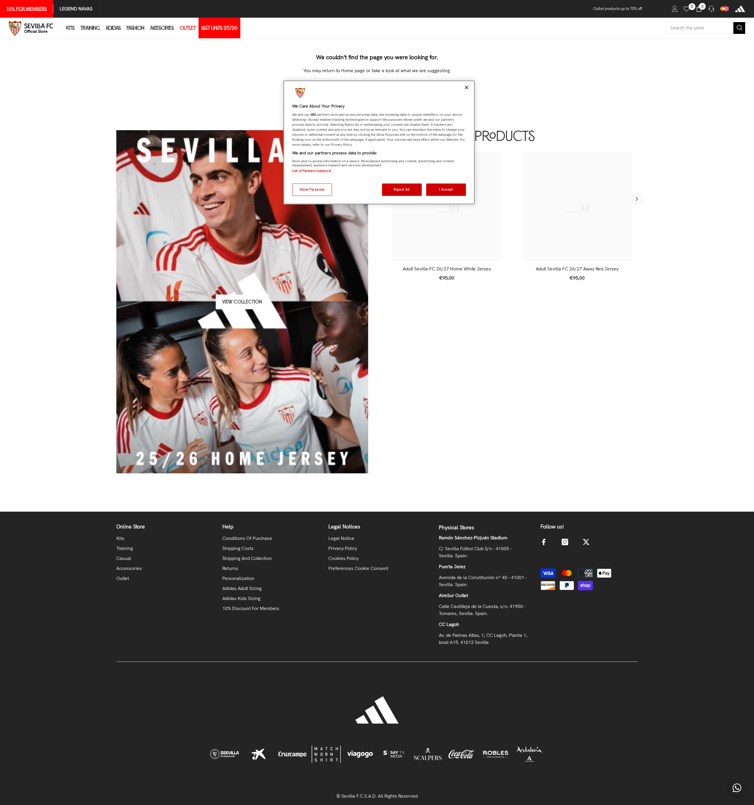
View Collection (242, 302)
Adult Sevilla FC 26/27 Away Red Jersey (577, 269)
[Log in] (675, 9)
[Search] (705, 28)
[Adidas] (740, 9)
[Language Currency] (724, 8)
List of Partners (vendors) (311, 171)
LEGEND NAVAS (75, 9)
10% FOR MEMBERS (26, 9)
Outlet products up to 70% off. (618, 8)
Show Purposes (312, 189)
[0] (686, 9)
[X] (586, 542)
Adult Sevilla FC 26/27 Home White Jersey (447, 269)
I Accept (446, 189)
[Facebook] (544, 542)
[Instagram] (565, 542)
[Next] (637, 199)
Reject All (402, 189)
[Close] (466, 87)
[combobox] (699, 28)
